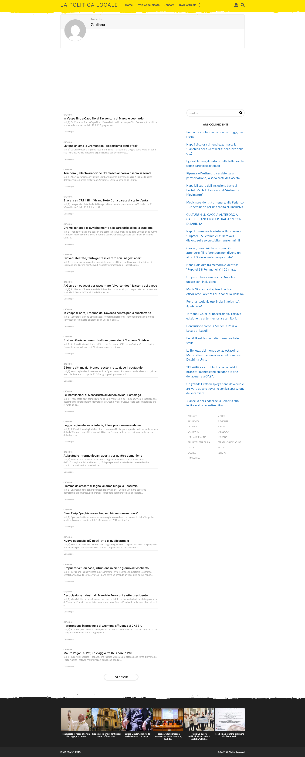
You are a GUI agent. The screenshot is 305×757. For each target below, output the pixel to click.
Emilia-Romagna (197, 437)
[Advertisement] (152, 79)
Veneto (222, 452)
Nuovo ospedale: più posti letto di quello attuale (96, 540)
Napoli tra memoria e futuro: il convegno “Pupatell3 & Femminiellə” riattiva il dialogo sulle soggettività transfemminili (213, 235)
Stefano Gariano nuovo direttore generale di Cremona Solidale (106, 340)
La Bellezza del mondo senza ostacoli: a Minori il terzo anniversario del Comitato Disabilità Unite (213, 355)
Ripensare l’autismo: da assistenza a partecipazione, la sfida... (168, 736)
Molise (221, 416)
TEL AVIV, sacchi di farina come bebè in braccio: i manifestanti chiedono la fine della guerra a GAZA (212, 371)
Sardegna (223, 432)
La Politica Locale (89, 5)
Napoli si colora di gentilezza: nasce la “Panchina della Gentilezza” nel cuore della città (214, 149)
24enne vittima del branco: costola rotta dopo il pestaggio (103, 367)
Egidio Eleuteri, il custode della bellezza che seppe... (137, 735)
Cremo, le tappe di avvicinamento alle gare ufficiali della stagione (108, 227)
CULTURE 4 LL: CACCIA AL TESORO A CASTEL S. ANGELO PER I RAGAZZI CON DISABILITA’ (213, 219)
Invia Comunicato (148, 5)
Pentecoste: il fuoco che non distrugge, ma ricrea (76, 735)
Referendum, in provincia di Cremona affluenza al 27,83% (103, 625)
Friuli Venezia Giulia (199, 442)
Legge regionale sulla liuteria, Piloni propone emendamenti (104, 425)
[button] (200, 5)
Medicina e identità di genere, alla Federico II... (229, 735)
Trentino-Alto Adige (229, 442)
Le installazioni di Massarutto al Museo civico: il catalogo (102, 395)
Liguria (192, 452)
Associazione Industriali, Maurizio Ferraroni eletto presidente (106, 595)
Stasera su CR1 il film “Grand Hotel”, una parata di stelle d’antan (106, 200)
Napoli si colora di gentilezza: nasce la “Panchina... (106, 735)
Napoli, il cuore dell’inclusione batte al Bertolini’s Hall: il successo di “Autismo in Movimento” (213, 190)
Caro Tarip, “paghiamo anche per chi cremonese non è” (101, 513)
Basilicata (193, 421)
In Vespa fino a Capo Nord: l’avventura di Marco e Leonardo (104, 118)
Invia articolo (188, 5)
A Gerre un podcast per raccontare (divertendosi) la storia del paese (110, 285)
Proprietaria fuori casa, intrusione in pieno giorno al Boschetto (106, 568)
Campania (193, 432)
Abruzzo (192, 416)
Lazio (191, 447)
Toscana (222, 437)
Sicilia (221, 447)
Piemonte (223, 421)
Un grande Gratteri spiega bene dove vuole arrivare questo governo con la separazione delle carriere (215, 388)
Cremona (68, 115)
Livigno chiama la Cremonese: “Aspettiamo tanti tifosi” (101, 145)
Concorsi (169, 5)
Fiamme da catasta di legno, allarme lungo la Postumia (101, 486)
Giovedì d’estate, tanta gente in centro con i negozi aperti (103, 258)
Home (129, 5)
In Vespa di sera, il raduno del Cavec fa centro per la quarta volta (107, 313)
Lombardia (194, 458)
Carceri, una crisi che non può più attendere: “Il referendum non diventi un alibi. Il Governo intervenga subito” (213, 252)
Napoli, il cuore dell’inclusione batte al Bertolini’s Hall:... (199, 736)
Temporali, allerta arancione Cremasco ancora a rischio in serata (107, 173)
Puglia (221, 426)
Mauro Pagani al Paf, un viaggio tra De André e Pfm (98, 653)
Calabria (193, 426)
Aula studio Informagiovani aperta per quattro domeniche (103, 455)
